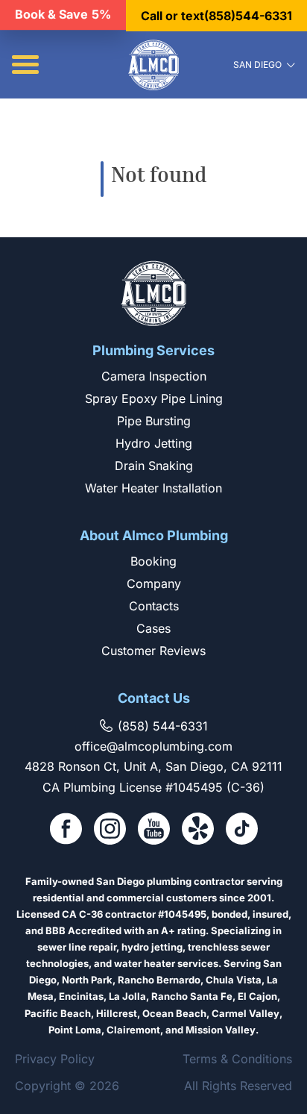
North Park (87, 980)
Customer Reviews (153, 650)
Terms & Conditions (237, 1058)
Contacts (154, 605)
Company (154, 583)
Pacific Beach (58, 1013)
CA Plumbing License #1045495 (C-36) (153, 787)
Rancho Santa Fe (191, 996)
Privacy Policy (55, 1058)
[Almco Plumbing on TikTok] (242, 830)
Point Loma (74, 1030)
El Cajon (257, 996)
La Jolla (127, 996)
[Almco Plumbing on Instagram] (110, 830)
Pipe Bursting (154, 420)
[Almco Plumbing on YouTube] (154, 830)
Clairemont (133, 1030)
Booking (153, 561)
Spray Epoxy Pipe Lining (154, 398)
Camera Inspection (153, 376)
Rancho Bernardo (159, 980)
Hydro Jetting (153, 443)
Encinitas (81, 996)
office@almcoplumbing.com (153, 746)
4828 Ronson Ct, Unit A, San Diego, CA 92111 (153, 766)
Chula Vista (234, 980)
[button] (25, 65)
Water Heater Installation (153, 488)
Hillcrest (116, 1013)
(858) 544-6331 (163, 726)
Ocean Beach (174, 1013)
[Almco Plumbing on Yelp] (198, 830)
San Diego (257, 64)
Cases (153, 628)
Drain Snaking (154, 465)
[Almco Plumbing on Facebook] (66, 830)
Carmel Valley (245, 1013)
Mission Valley (221, 1030)
